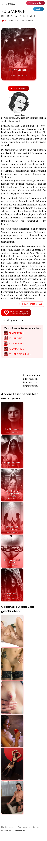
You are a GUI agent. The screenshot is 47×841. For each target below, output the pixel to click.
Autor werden (24, 827)
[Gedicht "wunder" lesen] (12, 646)
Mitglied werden (8, 827)
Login (38, 9)
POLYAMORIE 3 (16, 343)
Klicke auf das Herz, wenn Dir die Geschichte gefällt (19, 313)
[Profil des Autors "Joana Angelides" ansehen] (18, 93)
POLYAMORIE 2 (16, 338)
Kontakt (36, 827)
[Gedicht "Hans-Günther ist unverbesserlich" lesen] (12, 746)
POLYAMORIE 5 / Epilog (19, 354)
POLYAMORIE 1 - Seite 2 (32, 304)
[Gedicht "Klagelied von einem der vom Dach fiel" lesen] (12, 679)
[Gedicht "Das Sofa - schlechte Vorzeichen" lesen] (12, 779)
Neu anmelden (35, 3)
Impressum (6, 831)
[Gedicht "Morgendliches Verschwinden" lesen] (12, 712)
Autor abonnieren (18, 88)
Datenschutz (19, 831)
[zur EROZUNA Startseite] (8, 4)
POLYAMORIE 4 (16, 349)
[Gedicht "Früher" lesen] (12, 812)
